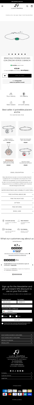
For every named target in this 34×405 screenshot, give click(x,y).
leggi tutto (13, 265)
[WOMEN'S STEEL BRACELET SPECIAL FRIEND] (25, 151)
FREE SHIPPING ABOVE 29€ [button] (17, 194)
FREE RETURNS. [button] (17, 207)
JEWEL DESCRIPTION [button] (17, 172)
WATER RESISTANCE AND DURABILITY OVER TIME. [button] (17, 190)
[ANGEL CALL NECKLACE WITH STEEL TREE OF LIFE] (8, 151)
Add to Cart (19, 75)
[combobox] (4, 311)
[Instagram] (13, 370)
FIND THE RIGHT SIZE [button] (17, 198)
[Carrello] (31, 6)
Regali (20, 15)
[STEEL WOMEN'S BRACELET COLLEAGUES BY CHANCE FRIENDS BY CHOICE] (8, 128)
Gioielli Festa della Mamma (28, 15)
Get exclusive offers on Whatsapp (10, 308)
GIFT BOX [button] (17, 203)
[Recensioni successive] (33, 265)
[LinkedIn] (22, 370)
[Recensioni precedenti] (1, 265)
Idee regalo (16, 15)
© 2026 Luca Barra (17, 399)
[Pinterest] (17, 370)
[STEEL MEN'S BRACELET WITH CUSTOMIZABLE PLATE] (25, 128)
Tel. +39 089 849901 (17, 361)
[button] (17, 35)
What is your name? (6, 299)
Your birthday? (20, 299)
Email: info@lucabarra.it (17, 364)
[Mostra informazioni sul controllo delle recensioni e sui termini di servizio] (29, 253)
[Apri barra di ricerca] (27, 6)
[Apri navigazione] (2, 6)
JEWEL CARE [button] (17, 211)
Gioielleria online (9, 15)
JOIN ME (17, 320)
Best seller (7, 110)
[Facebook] (10, 370)
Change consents (17, 385)
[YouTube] (20, 370)
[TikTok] (15, 370)
